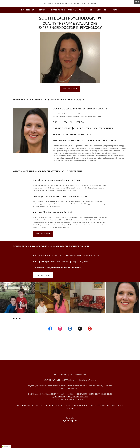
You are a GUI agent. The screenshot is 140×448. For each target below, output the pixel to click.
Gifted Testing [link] (58, 10)
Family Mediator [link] (98, 405)
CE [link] (91, 10)
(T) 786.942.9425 (58, 397)
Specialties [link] (37, 405)
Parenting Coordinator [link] (76, 405)
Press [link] (98, 10)
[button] (43, 10)
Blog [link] (113, 405)
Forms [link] (116, 10)
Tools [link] (106, 10)
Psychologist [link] (27, 10)
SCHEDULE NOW (70, 89)
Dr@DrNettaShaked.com (78, 397)
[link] (70, 19)
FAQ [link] (46, 405)
